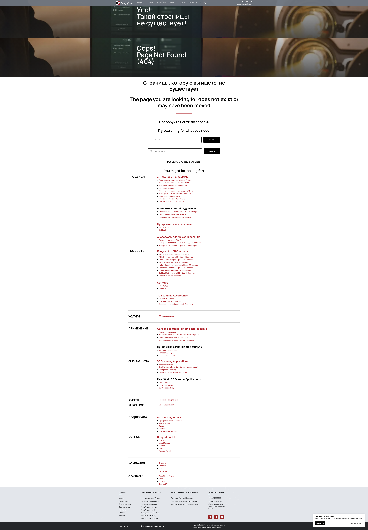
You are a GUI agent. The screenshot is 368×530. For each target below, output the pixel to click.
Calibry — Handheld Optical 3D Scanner (175, 270)
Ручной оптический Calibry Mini (172, 199)
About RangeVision (166, 476)
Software (162, 282)
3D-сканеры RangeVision (172, 177)
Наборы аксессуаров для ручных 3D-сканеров (178, 245)
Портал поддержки (169, 417)
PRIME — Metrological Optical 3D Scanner (176, 257)
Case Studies (164, 382)
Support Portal (166, 437)
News (161, 478)
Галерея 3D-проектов (168, 355)
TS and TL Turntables (167, 299)
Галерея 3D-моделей (167, 353)
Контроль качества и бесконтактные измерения (179, 334)
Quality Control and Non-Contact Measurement (178, 367)
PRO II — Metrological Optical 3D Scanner (176, 259)
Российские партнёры (168, 400)
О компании (164, 463)
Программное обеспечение (174, 224)
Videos (162, 445)
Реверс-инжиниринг (167, 332)
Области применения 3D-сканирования (182, 328)
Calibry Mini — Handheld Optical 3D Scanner (177, 273)
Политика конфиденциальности (152, 526)
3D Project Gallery (166, 388)
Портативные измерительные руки (173, 214)
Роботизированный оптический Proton (175, 180)
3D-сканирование (166, 316)
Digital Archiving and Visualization (173, 372)
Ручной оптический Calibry (170, 196)
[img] (205, 3)
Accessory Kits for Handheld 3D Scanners (176, 304)
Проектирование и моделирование (174, 337)
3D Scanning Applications (172, 361)
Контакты (163, 471)
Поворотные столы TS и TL (170, 240)
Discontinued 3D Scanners (170, 275)
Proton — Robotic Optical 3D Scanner (174, 254)
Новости (162, 465)
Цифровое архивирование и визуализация (176, 340)
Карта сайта (123, 526)
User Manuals (164, 443)
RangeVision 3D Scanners (172, 251)
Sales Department (166, 405)
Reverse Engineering (167, 364)
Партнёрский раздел (168, 431)
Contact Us (163, 484)
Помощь (162, 429)
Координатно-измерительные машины (175, 217)
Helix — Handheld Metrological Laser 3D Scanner (178, 265)
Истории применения (168, 350)
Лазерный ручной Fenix (168, 188)
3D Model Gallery (166, 385)
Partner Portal (165, 451)
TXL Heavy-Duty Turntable (170, 301)
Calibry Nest (164, 230)
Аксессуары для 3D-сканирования (178, 237)
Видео (161, 426)
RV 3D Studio (164, 227)
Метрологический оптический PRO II (174, 185)
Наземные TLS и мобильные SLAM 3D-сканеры (178, 212)
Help (161, 448)
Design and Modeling (167, 370)
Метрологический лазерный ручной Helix (176, 191)
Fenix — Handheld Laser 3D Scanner (173, 262)
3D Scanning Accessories (172, 295)
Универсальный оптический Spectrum (175, 193)
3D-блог (162, 468)
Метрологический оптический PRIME (174, 183)
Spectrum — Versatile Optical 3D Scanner (176, 268)
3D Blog (162, 481)
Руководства (164, 423)
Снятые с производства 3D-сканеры (174, 201)
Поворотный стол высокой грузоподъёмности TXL (180, 243)
